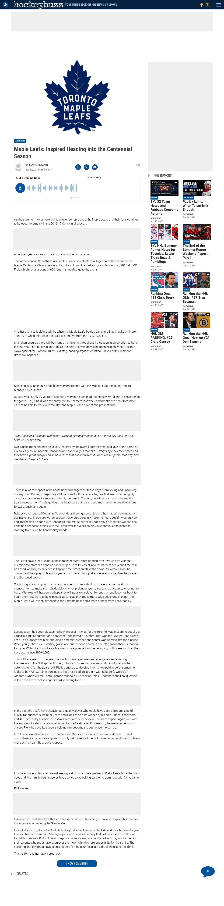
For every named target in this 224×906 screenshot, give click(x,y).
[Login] (6, 4)
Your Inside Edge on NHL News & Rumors (91, 4)
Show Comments (77, 863)
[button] (218, 5)
